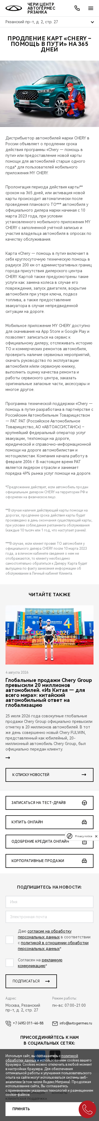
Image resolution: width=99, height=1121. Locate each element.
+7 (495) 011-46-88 (28, 1023)
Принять (21, 1109)
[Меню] (90, 8)
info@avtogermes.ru (76, 1023)
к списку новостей (30, 775)
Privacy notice (83, 836)
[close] (96, 836)
